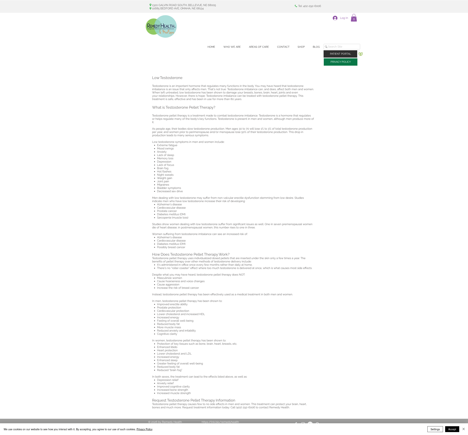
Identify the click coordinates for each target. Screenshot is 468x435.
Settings (435, 429)
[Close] (463, 429)
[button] (354, 18)
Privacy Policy (144, 429)
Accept (452, 429)
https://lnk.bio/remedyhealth (220, 422)
